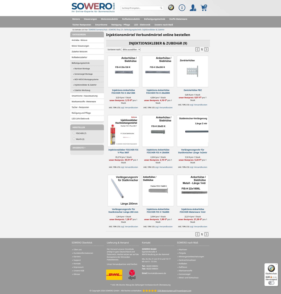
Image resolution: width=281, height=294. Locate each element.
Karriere (77, 256)
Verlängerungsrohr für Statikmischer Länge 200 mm (123, 210)
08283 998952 (152, 266)
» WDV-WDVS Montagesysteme (85, 79)
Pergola (182, 253)
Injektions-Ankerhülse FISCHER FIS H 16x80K (158, 210)
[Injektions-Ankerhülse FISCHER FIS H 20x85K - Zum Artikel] (158, 130)
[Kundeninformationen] (182, 8)
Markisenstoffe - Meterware (84, 101)
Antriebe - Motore (79, 40)
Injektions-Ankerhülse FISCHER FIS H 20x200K (158, 91)
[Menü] (276, 265)
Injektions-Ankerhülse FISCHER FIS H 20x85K (158, 151)
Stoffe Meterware (178, 19)
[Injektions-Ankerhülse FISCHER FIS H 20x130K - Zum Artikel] (123, 70)
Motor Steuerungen (80, 46)
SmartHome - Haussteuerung (84, 95)
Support (77, 260)
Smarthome (101, 24)
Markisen (183, 249)
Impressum (79, 267)
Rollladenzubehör (131, 19)
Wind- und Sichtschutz (188, 277)
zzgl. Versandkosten (129, 107)
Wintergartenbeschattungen (191, 256)
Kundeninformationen (83, 253)
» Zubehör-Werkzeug (81, 90)
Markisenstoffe (185, 270)
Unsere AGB (79, 270)
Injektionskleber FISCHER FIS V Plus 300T (123, 151)
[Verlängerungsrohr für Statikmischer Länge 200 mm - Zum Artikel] (123, 189)
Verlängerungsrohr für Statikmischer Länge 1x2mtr (192, 151)
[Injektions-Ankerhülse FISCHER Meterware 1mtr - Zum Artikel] (192, 189)
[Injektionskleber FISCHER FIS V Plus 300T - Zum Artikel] (123, 130)
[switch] (271, 283)
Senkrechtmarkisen (187, 260)
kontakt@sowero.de (157, 273)
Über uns (78, 249)
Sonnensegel (184, 274)
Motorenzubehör (109, 19)
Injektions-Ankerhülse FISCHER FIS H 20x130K (123, 91)
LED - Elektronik (142, 24)
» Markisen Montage (81, 68)
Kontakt (77, 263)
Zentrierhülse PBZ (193, 90)
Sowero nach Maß (164, 24)
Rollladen (183, 263)
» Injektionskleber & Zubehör (85, 85)
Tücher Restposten (81, 24)
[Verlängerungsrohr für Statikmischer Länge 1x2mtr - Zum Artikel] (192, 130)
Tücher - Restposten (80, 107)
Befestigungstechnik (154, 19)
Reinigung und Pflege (81, 113)
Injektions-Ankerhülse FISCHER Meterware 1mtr (193, 210)
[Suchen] (161, 8)
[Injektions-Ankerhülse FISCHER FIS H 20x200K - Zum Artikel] (158, 70)
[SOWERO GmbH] (93, 11)
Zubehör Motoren (79, 51)
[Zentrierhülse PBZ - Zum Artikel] (192, 70)
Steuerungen (90, 19)
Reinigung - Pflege (120, 24)
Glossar (77, 274)
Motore (76, 19)
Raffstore (183, 267)
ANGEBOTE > (78, 147)
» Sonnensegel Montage (83, 74)
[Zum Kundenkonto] (192, 8)
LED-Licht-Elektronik (80, 118)
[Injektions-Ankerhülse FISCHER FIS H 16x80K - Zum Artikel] (158, 189)
